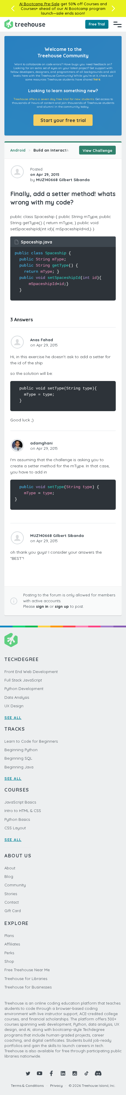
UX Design (13, 705)
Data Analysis (16, 697)
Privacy (56, 1085)
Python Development (23, 688)
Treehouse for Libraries (25, 978)
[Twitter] (28, 1073)
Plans (9, 935)
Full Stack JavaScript (23, 680)
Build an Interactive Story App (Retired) (72, 150)
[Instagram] (75, 1073)
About (9, 868)
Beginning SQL (18, 758)
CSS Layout (15, 827)
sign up (62, 606)
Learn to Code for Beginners (31, 741)
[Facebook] (51, 1073)
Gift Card (12, 910)
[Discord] (98, 1073)
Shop (9, 961)
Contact (11, 902)
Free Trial (97, 24)
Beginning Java (18, 767)
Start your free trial (63, 120)
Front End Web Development (31, 671)
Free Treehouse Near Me (27, 969)
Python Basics (17, 819)
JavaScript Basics (20, 802)
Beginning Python (21, 749)
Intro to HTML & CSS (22, 810)
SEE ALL (13, 717)
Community (15, 885)
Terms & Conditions (27, 1085)
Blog (8, 876)
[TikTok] (86, 1073)
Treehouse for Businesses (28, 987)
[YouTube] (39, 1073)
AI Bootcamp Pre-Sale (39, 3)
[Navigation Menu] (117, 24)
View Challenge (97, 150)
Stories (10, 893)
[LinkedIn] (63, 1073)
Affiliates (12, 944)
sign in (42, 606)
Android (17, 150)
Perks (9, 952)
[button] (13, 8)
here (96, 79)
